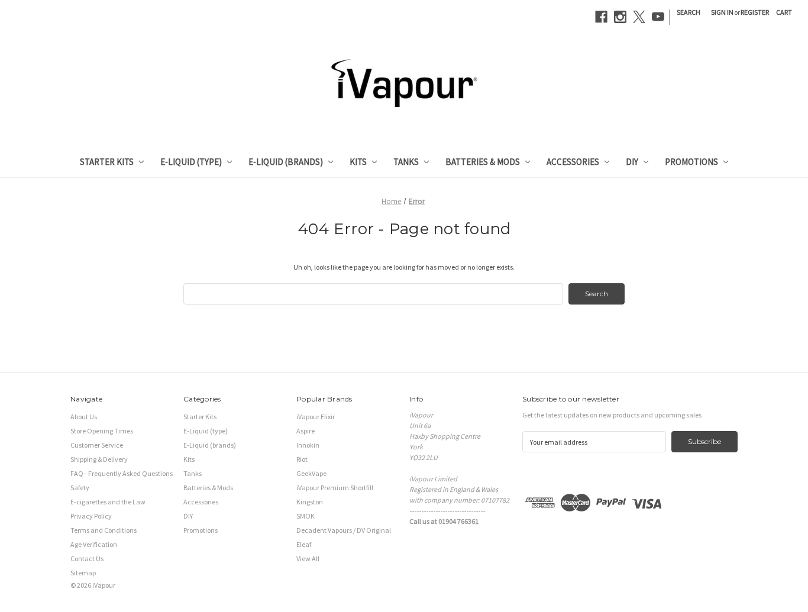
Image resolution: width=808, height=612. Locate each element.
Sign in (722, 12)
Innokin (307, 445)
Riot (302, 459)
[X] (639, 17)
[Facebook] (601, 17)
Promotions (691, 161)
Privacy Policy (91, 515)
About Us (83, 416)
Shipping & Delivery (99, 459)
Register (755, 12)
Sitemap (83, 572)
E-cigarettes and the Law (108, 501)
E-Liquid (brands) (285, 161)
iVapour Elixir (315, 416)
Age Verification (93, 544)
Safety (79, 487)
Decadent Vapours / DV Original (343, 530)
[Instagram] (620, 17)
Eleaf (303, 544)
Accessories (573, 161)
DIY (632, 161)
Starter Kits (107, 161)
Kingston (309, 501)
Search (688, 12)
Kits (358, 161)
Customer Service (96, 445)
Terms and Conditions (103, 530)
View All (307, 558)
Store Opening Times (101, 430)
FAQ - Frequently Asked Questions (121, 473)
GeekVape (311, 473)
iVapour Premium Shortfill (334, 487)
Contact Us (87, 558)
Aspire (305, 430)
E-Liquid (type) (191, 161)
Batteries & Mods (482, 161)
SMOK (305, 515)
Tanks (406, 161)
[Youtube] (658, 17)
